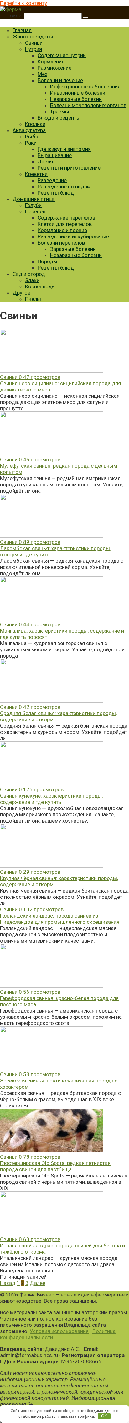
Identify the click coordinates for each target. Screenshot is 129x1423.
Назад (7, 1283)
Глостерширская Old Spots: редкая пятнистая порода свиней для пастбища (55, 1166)
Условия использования (59, 1331)
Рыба (31, 136)
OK (104, 1416)
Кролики (35, 124)
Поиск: (15, 15)
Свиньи (34, 43)
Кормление (51, 61)
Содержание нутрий (62, 55)
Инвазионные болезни (77, 93)
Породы (47, 261)
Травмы (59, 111)
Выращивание (55, 155)
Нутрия (33, 49)
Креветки (36, 174)
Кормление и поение (62, 230)
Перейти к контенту (23, 3)
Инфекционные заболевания (85, 86)
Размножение (54, 68)
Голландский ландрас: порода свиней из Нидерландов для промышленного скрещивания (59, 919)
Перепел (35, 211)
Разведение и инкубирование (73, 236)
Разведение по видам (64, 186)
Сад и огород (29, 274)
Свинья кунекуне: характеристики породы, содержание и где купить (51, 799)
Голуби (33, 205)
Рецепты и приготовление (69, 168)
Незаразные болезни (76, 99)
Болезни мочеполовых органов (88, 105)
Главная (22, 30)
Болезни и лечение (60, 80)
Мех (42, 74)
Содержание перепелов (66, 218)
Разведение (52, 180)
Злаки (32, 280)
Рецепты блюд (56, 193)
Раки (31, 143)
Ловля (45, 161)
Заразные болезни (73, 249)
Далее (37, 1283)
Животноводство (34, 36)
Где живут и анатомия (64, 149)
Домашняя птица (34, 199)
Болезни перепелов (61, 243)
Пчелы (33, 299)
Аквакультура (29, 130)
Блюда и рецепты (59, 118)
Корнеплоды (40, 286)
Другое (21, 293)
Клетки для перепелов (65, 224)
